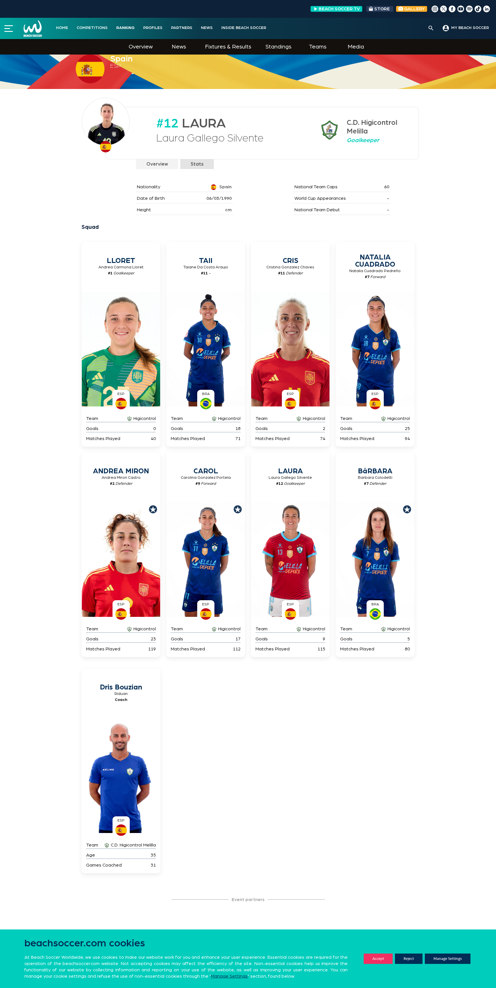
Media (356, 47)
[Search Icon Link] (431, 28)
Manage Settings (447, 958)
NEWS (207, 28)
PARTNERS (181, 28)
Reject (409, 958)
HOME (62, 28)
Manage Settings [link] (229, 976)
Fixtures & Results (228, 47)
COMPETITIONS (92, 28)
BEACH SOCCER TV (339, 9)
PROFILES (152, 28)
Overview (141, 47)
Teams (317, 47)
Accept (378, 958)
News (179, 47)
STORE (382, 9)
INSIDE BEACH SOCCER (243, 28)
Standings (278, 47)
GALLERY (414, 9)
